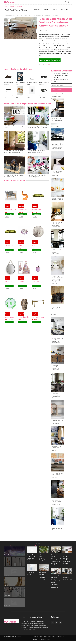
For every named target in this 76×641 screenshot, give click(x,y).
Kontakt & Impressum (44, 639)
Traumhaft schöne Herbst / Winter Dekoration (57, 307)
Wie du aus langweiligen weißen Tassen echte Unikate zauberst (38, 126)
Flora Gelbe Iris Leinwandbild (34, 82)
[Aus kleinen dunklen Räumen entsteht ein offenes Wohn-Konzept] (67, 549)
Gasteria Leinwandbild (33, 96)
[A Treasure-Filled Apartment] (32, 567)
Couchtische (18, 15)
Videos (12, 6)
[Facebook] (65, 2)
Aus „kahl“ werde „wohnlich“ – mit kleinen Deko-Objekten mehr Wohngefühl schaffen (56, 560)
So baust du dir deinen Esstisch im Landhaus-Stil (14, 176)
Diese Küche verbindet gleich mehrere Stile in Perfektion (56, 396)
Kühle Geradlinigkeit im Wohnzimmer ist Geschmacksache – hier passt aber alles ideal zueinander (57, 145)
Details (7, 216)
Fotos (5, 6)
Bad (17, 10)
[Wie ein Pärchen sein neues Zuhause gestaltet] (67, 571)
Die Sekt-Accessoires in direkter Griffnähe (57, 198)
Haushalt (54, 9)
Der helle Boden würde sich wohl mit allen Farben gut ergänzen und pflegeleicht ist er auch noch (57, 280)
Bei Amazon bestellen (50, 60)
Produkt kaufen (9, 214)
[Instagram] (68, 2)
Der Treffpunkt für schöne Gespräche (57, 119)
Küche (46, 9)
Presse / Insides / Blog (49, 636)
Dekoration (37, 9)
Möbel (21, 9)
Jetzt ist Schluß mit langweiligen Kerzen (14, 126)
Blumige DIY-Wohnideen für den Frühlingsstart (37, 176)
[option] (8, 85)
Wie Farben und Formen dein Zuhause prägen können (56, 448)
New (5, 9)
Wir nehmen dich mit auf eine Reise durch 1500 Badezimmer (14, 151)
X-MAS (14, 9)
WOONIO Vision (37, 636)
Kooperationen (60, 636)
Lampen (29, 9)
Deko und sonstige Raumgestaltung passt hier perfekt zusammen (57, 173)
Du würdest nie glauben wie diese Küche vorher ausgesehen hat (56, 502)
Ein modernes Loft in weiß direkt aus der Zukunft (36, 151)
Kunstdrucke (9, 10)
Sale (9, 9)
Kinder (24, 10)
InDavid (35, 639)
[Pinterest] (71, 2)
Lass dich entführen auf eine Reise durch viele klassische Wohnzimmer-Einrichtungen (57, 339)
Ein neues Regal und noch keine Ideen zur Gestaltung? (57, 422)
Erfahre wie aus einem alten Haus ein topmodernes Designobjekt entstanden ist (57, 368)
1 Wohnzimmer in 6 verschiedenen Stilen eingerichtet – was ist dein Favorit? (57, 475)
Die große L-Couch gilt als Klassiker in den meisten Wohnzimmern (57, 224)
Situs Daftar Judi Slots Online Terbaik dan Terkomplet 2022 (32, 558)
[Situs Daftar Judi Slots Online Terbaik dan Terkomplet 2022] (32, 549)
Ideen (19, 6)
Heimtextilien (64, 9)
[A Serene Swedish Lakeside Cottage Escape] (44, 549)
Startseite (6, 15)
